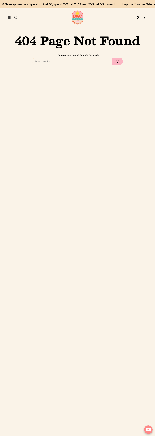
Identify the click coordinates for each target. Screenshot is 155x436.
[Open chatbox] (148, 429)
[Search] (117, 61)
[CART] (145, 17)
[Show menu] (9, 17)
